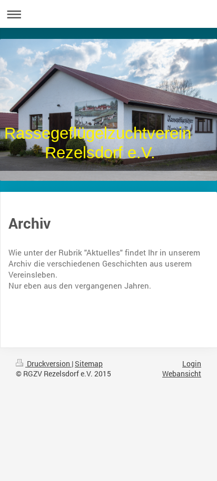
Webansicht (181, 373)
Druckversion (48, 364)
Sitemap (89, 364)
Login (191, 364)
